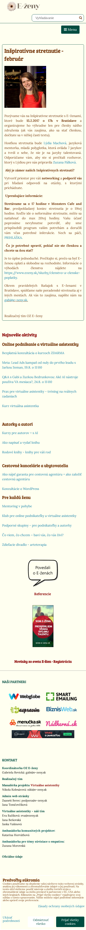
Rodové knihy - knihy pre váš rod (26, 452)
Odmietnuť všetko (41, 922)
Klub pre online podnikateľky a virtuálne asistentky (39, 516)
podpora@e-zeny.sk (34, 800)
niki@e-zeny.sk (37, 789)
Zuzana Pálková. (65, 162)
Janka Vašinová (12, 824)
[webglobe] (24, 698)
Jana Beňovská (11, 820)
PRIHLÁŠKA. (13, 238)
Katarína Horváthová (15, 835)
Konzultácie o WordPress (20, 489)
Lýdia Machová (55, 143)
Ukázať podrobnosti (11, 919)
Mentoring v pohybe (17, 506)
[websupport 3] (43, 737)
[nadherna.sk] (61, 725)
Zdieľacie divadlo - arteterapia (24, 545)
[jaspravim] (25, 715)
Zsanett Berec (11, 800)
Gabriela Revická (13, 772)
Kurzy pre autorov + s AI (20, 433)
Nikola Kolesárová (14, 789)
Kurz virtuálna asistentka (20, 406)
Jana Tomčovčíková (14, 805)
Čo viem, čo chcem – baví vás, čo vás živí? (32, 535)
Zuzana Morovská (13, 846)
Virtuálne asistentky (45, 785)
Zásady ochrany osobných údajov (61, 906)
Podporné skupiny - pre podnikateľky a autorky (37, 525)
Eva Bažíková (10, 815)
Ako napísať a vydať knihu (21, 442)
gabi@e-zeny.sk (36, 772)
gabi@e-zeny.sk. (16, 300)
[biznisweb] (61, 712)
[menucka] (25, 727)
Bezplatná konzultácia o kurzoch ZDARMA (33, 353)
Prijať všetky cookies (70, 922)
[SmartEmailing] (61, 699)
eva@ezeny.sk (29, 815)
